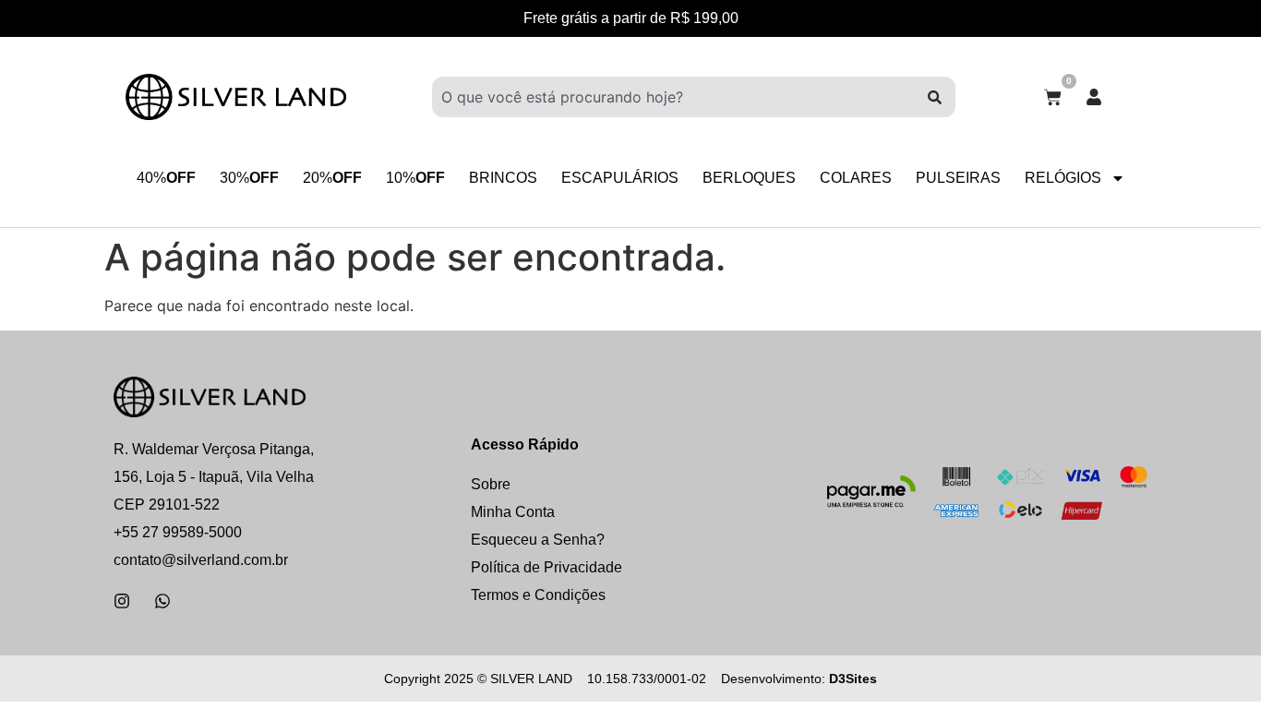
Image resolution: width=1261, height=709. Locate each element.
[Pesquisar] (934, 97)
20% (332, 178)
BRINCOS (503, 178)
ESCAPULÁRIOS (620, 178)
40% (166, 178)
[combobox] (673, 97)
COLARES (856, 178)
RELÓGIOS (1063, 178)
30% (249, 178)
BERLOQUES (749, 178)
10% (415, 178)
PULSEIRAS (958, 178)
